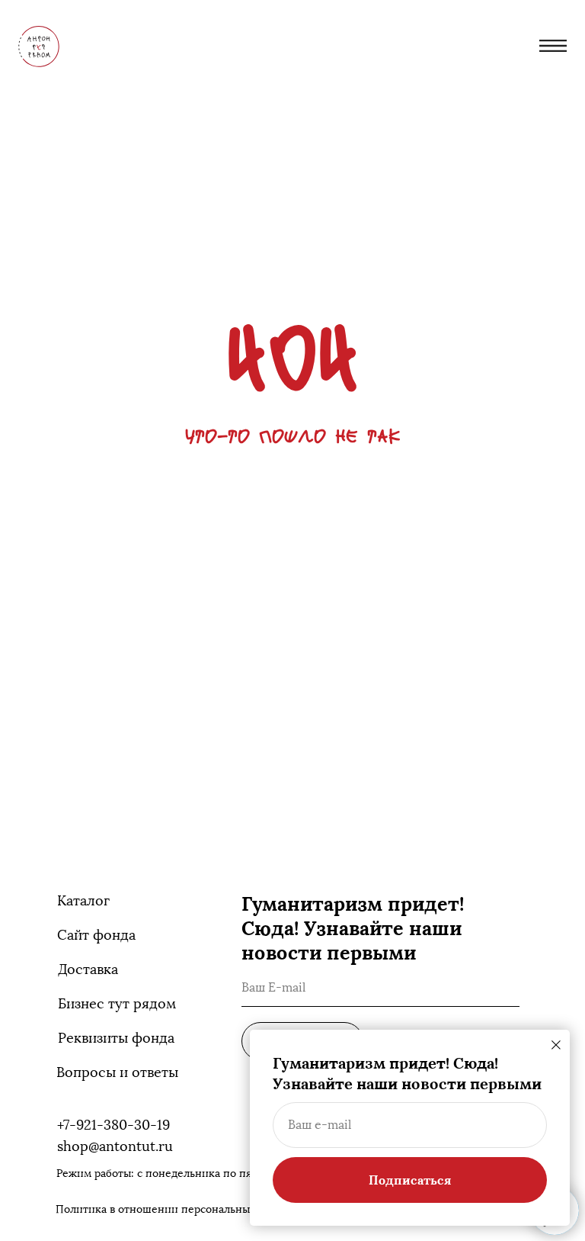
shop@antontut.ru (115, 1146)
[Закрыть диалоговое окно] (556, 1045)
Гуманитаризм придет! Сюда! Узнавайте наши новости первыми (352, 928)
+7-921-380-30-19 (113, 1125)
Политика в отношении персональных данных (176, 1209)
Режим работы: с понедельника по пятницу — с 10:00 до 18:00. (218, 1173)
